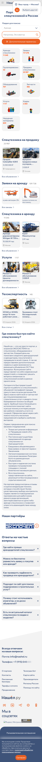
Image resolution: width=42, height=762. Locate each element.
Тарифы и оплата (10, 686)
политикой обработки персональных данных (17, 751)
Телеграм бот (29, 671)
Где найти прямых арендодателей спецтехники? (21, 548)
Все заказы (7, 207)
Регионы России (30, 683)
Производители (30, 679)
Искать (37, 34)
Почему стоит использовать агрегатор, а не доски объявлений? (21, 601)
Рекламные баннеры (7, 680)
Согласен (21, 757)
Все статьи (7, 327)
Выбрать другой (30, 10)
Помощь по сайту (31, 687)
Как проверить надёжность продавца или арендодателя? (21, 574)
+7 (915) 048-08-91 (24, 661)
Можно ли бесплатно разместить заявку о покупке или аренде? (21, 561)
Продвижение (8, 690)
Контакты (6, 675)
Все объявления (9, 176)
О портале (7, 671)
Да (17, 10)
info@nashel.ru (18, 656)
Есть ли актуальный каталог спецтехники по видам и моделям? (21, 615)
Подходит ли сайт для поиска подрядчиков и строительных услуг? (21, 587)
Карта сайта (29, 675)
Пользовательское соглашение (21, 733)
